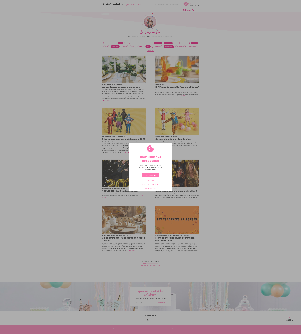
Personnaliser (150, 180)
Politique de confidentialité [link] (150, 185)
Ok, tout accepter (151, 175)
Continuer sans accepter (150, 188)
